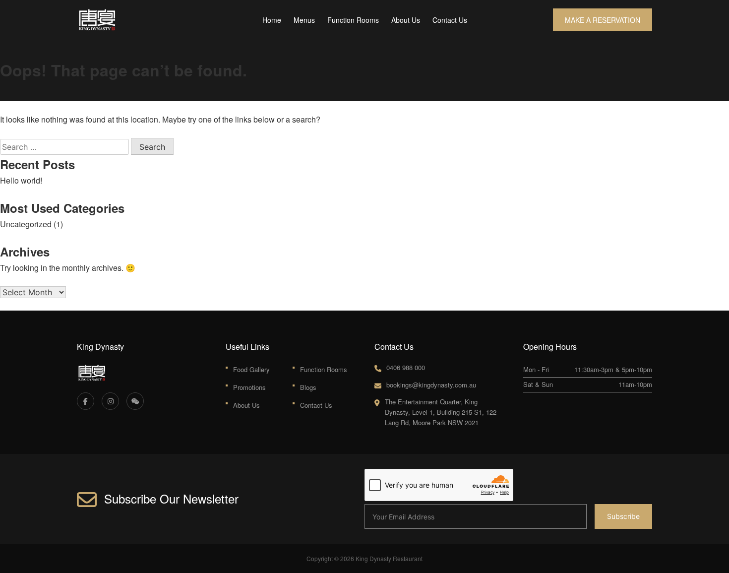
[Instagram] (110, 401)
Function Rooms (353, 20)
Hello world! (21, 180)
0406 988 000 (405, 367)
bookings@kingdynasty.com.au (431, 384)
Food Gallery (251, 369)
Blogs (308, 387)
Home (271, 20)
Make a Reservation (602, 20)
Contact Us (449, 20)
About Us (405, 20)
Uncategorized (26, 224)
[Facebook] (85, 401)
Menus (304, 20)
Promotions (249, 387)
